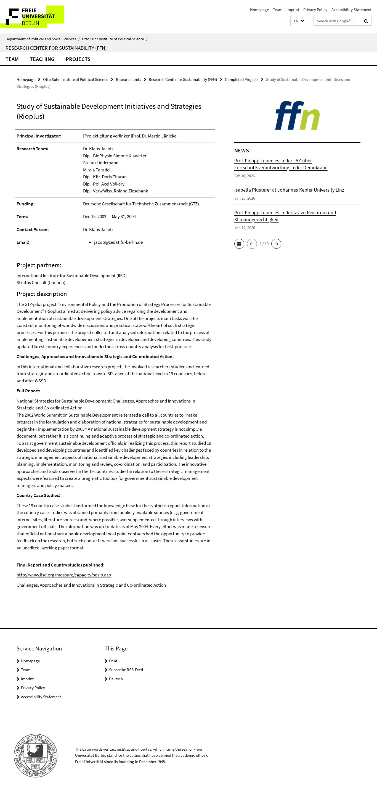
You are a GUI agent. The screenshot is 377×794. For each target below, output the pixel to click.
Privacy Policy (315, 9)
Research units (128, 79)
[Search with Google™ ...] (366, 21)
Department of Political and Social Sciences (43, 39)
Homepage (259, 9)
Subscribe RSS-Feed (126, 669)
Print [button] (113, 660)
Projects (78, 58)
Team (277, 9)
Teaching (42, 58)
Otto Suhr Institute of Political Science (115, 39)
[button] (299, 21)
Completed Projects (241, 79)
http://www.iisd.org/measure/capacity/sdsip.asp (64, 575)
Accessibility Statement (351, 9)
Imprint (292, 9)
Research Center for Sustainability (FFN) (56, 47)
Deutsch (116, 678)
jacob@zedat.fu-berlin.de (118, 242)
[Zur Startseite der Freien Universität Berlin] (46, 17)
